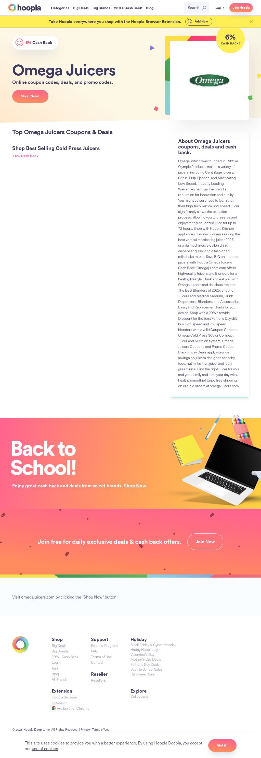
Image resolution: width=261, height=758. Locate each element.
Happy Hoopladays (145, 649)
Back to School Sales (146, 669)
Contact (97, 662)
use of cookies (45, 748)
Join (55, 668)
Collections (139, 696)
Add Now (201, 21)
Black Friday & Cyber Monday (153, 644)
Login (56, 662)
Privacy (85, 729)
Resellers (98, 680)
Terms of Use (101, 656)
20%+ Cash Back (65, 656)
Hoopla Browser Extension (64, 699)
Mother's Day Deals (145, 659)
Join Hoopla (241, 7)
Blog (55, 673)
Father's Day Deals (145, 664)
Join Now (205, 541)
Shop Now (135, 486)
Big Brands (60, 651)
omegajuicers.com (38, 597)
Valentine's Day (142, 654)
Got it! (222, 745)
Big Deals (59, 645)
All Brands (60, 679)
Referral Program (104, 645)
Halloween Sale (142, 674)
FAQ (94, 651)
